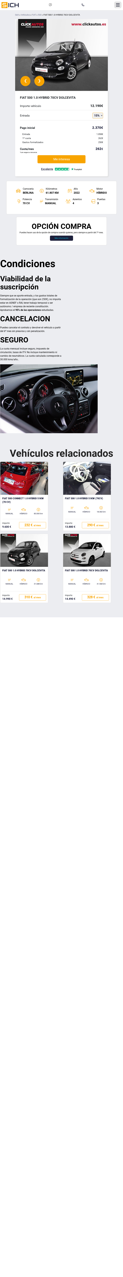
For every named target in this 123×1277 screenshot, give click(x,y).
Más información (61, 238)
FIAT (34, 15)
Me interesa (61, 159)
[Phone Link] (83, 5)
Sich (17, 15)
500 (40, 15)
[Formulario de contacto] (50, 5)
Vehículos (25, 15)
